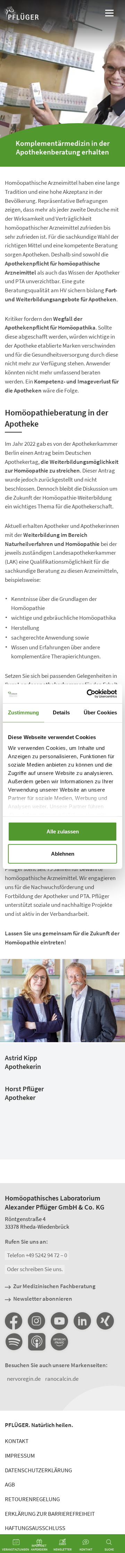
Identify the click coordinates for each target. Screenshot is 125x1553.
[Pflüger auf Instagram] (36, 1321)
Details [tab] (61, 712)
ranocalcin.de (61, 1379)
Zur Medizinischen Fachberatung (54, 1286)
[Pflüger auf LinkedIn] (82, 1321)
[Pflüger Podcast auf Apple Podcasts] (36, 1342)
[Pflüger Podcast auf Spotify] (13, 1342)
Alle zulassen (63, 831)
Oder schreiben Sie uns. (35, 1269)
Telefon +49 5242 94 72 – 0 (37, 1255)
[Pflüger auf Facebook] (13, 1321)
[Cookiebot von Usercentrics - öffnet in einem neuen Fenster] (88, 693)
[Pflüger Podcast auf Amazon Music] (59, 1342)
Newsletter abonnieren (42, 1299)
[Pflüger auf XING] (105, 1321)
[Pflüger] (21, 14)
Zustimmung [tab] (23, 712)
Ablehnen (62, 853)
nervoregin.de (24, 1379)
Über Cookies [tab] (100, 712)
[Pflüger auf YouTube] (59, 1321)
